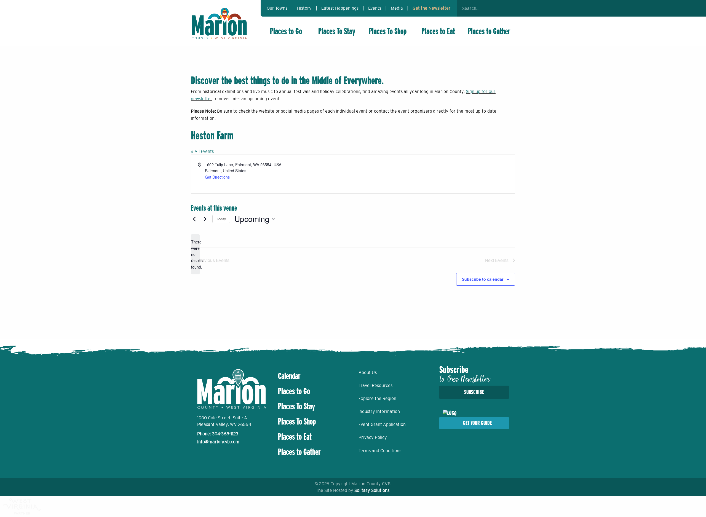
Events (374, 8)
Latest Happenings (340, 8)
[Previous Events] (194, 219)
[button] (507, 8)
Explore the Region (377, 398)
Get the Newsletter (432, 8)
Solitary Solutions (371, 490)
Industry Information (379, 411)
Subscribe (474, 392)
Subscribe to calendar (482, 279)
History (304, 8)
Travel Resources (375, 385)
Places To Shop (388, 31)
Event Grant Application (382, 424)
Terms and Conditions (380, 450)
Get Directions (217, 177)
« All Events (202, 151)
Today (221, 218)
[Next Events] (205, 219)
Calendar (289, 376)
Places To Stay (336, 31)
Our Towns (277, 8)
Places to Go (286, 31)
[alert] (195, 254)
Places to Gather (489, 31)
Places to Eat (438, 31)
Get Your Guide (477, 423)
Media (397, 8)
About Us (368, 372)
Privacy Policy (373, 437)
